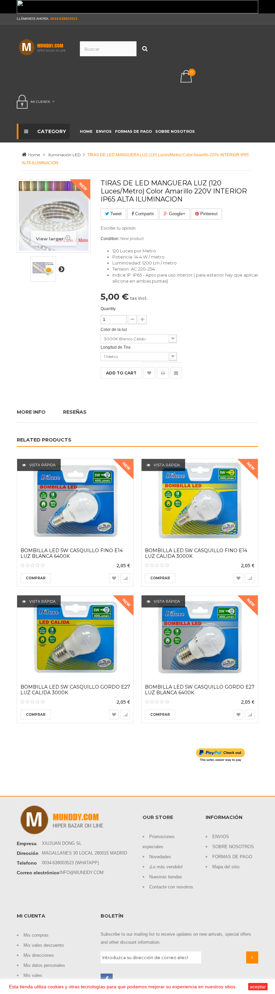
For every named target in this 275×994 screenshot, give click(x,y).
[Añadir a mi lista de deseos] (149, 373)
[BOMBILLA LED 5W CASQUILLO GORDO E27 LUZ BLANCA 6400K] (199, 637)
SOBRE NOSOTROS (233, 846)
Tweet (115, 213)
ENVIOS (220, 836)
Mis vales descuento (43, 945)
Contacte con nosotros (171, 886)
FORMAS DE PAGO (232, 856)
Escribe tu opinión (118, 228)
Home (34, 154)
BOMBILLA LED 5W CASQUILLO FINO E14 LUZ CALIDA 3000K (196, 553)
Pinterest (208, 213)
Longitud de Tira (116, 347)
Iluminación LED (64, 154)
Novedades (160, 856)
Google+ (176, 213)
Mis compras (36, 935)
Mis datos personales (44, 965)
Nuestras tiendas (165, 876)
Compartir (144, 213)
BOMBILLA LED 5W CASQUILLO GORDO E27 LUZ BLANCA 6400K (200, 690)
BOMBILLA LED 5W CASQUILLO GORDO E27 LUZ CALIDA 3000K (75, 690)
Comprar (36, 578)
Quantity (108, 308)
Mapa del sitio (225, 866)
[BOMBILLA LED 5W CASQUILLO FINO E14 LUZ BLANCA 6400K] (75, 501)
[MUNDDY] (43, 47)
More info (31, 412)
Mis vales (32, 975)
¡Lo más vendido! (166, 866)
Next (61, 269)
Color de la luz (114, 329)
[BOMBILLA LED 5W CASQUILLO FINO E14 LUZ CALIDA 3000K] (199, 501)
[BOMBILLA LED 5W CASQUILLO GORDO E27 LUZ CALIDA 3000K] (75, 637)
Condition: (110, 238)
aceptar (258, 986)
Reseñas (75, 412)
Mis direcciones (38, 955)
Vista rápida (42, 465)
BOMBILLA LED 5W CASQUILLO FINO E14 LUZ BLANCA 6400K (71, 553)
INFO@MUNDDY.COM (81, 872)
